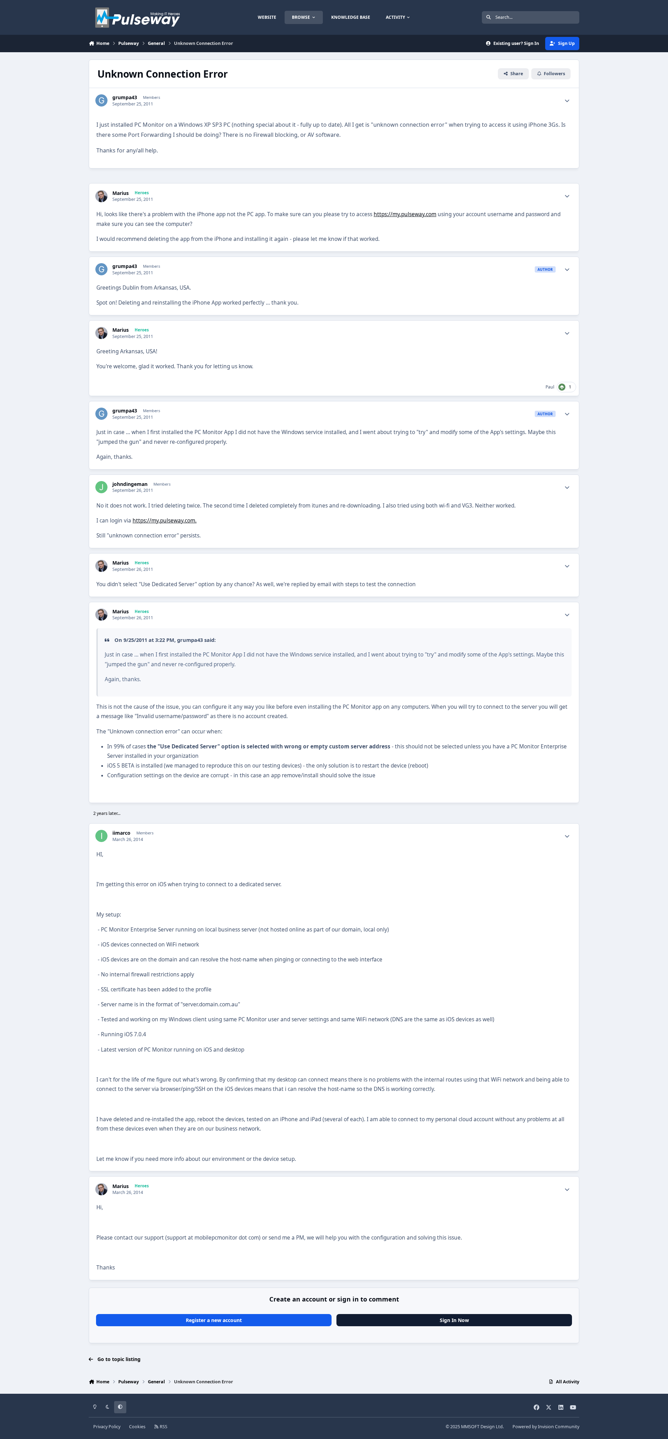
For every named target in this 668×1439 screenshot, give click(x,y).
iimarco (121, 833)
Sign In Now (454, 1320)
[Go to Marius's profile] (101, 196)
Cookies (137, 1427)
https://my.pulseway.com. (165, 520)
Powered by (545, 1427)
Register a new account (214, 1320)
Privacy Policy (106, 1427)
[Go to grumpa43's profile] (101, 100)
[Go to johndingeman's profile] (101, 487)
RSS (163, 1427)
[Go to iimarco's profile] (101, 836)
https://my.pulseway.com (405, 214)
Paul (550, 387)
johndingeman (130, 484)
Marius (120, 193)
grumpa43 (124, 97)
